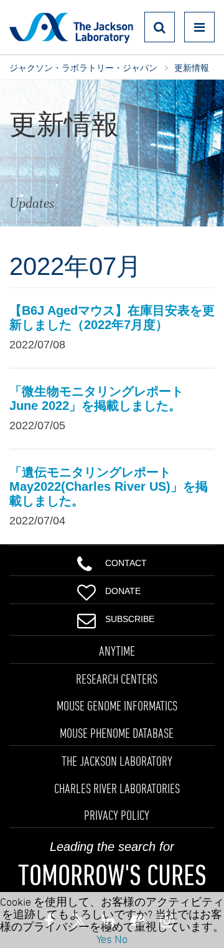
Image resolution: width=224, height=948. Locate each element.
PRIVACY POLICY (116, 814)
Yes (104, 938)
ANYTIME (117, 650)
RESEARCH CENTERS (116, 678)
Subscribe (129, 619)
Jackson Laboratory (71, 27)
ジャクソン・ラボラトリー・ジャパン (83, 68)
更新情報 (191, 68)
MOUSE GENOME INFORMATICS (117, 705)
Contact (126, 563)
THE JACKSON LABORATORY (117, 760)
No (121, 938)
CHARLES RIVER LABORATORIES (117, 788)
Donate (123, 591)
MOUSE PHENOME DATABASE (117, 732)
